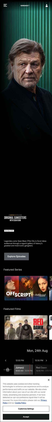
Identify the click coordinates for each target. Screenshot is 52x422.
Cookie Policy (20, 403)
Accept (26, 417)
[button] (5, 6)
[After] (46, 360)
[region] (26, 399)
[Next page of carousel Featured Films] (49, 327)
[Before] (6, 360)
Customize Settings (26, 409)
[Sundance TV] (8, 370)
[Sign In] (46, 5)
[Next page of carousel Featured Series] (49, 288)
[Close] (49, 380)
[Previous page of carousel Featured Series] (3, 288)
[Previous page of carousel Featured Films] (3, 327)
